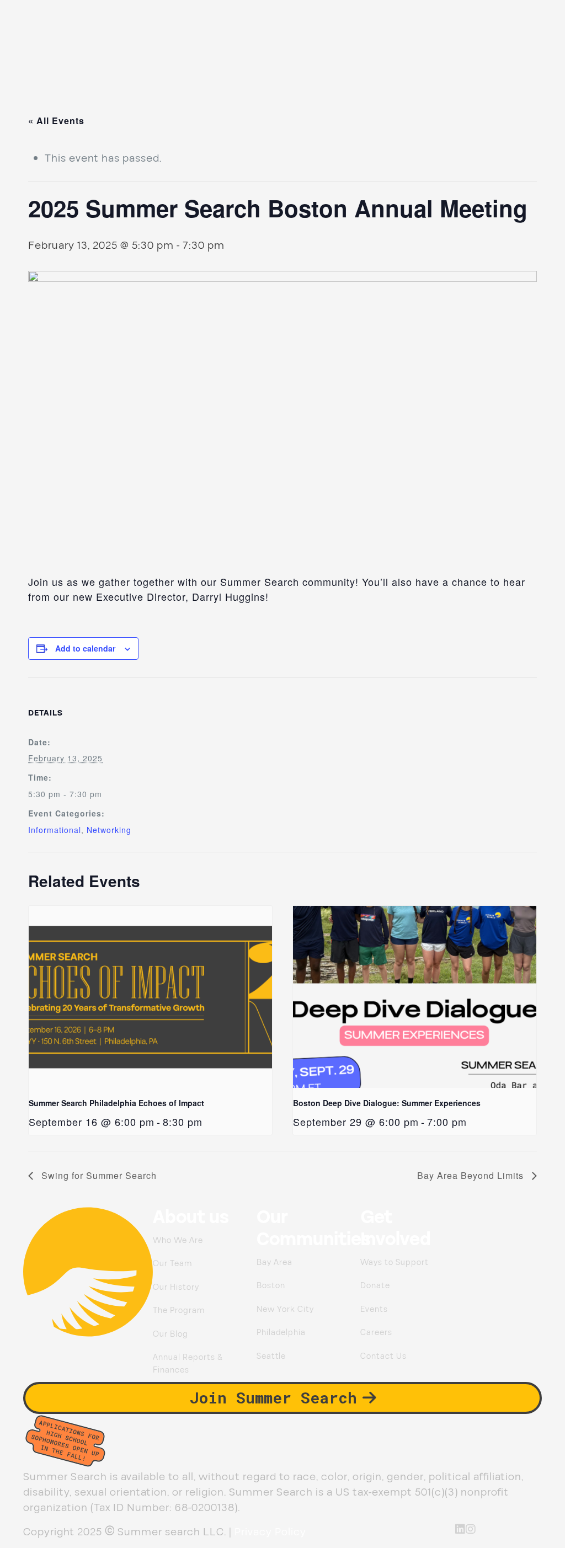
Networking (109, 829)
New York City (285, 1309)
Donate (375, 1285)
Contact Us (383, 1356)
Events (374, 1309)
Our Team (172, 1263)
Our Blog (170, 1334)
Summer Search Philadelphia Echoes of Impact (116, 1102)
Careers (376, 1332)
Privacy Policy (270, 1532)
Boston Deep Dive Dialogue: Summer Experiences (387, 1102)
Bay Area (274, 1262)
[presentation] (150, 997)
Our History (176, 1287)
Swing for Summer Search (98, 1175)
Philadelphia (281, 1332)
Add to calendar (85, 648)
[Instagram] (471, 1529)
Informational (54, 829)
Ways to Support (394, 1262)
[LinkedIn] (460, 1529)
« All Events (56, 120)
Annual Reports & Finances (188, 1364)
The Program (179, 1310)
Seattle (271, 1356)
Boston (271, 1285)
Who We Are (178, 1240)
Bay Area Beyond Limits (471, 1175)
